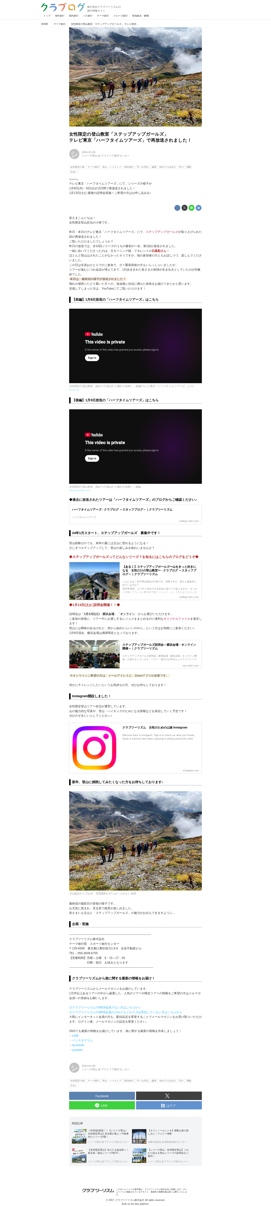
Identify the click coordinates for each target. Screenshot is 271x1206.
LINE (75, 1035)
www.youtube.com (79, 490)
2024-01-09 (88, 152)
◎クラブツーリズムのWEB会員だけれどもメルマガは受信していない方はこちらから (125, 1012)
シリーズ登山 (89, 155)
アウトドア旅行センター (115, 155)
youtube (77, 1049)
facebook (78, 1045)
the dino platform (140, 1204)
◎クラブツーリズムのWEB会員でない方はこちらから (105, 1007)
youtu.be (74, 389)
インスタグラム (82, 1040)
